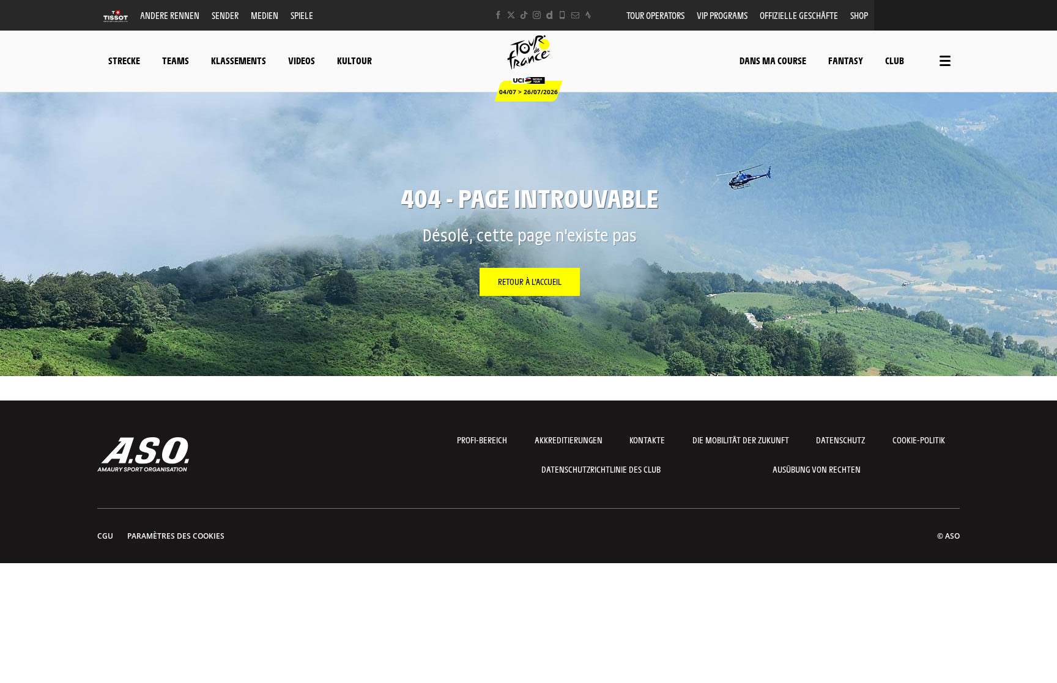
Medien (264, 15)
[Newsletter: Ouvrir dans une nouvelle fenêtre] (575, 15)
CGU (105, 536)
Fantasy (845, 60)
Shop (859, 15)
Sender (225, 15)
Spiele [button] (302, 15)
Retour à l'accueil (530, 281)
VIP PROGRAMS (722, 15)
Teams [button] (175, 60)
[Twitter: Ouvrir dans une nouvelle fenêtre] (511, 15)
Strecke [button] (124, 60)
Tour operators (655, 15)
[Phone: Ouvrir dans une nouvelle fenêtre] (562, 15)
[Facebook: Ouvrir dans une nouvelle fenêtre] (498, 15)
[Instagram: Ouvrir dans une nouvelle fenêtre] (536, 15)
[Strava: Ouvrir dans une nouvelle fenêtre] (588, 15)
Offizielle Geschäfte (799, 15)
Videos (301, 60)
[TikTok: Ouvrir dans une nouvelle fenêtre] (523, 15)
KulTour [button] (354, 60)
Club (894, 60)
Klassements (238, 60)
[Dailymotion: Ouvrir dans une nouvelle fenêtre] (549, 15)
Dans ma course (773, 60)
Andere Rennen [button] (169, 15)
